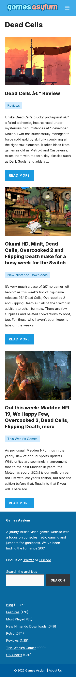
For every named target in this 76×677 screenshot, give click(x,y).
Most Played (15, 619)
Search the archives (21, 572)
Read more (19, 175)
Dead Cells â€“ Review (32, 93)
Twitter (28, 560)
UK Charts (14, 655)
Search (58, 580)
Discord (45, 560)
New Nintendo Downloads (27, 275)
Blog (9, 605)
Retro (10, 633)
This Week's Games (22, 439)
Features (12, 612)
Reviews (13, 105)
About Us (55, 670)
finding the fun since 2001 (26, 548)
